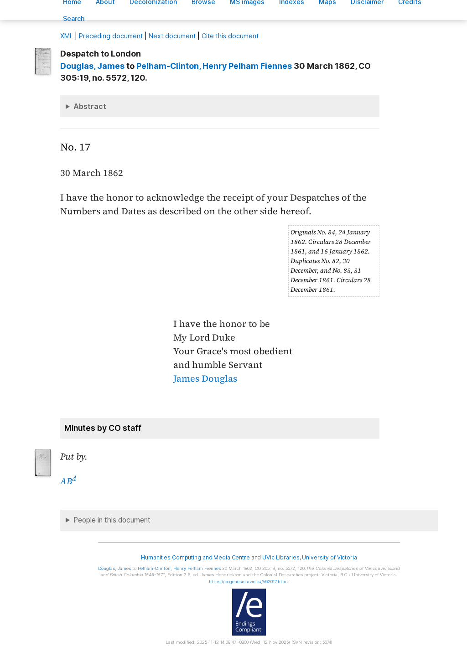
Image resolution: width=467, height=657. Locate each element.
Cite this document (230, 36)
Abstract (89, 106)
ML (66, 36)
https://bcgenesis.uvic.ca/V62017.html (248, 581)
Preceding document (111, 36)
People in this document (111, 520)
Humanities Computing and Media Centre (195, 557)
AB (68, 481)
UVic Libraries (280, 557)
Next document (172, 36)
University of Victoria (329, 557)
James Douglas (205, 378)
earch (74, 18)
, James (92, 66)
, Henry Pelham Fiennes (214, 66)
